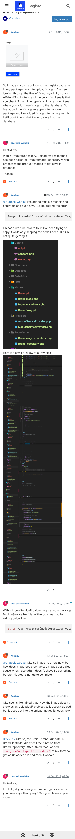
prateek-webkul (20, 142)
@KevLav (9, 739)
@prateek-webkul (14, 201)
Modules (14, 18)
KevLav (15, 32)
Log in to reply (62, 19)
